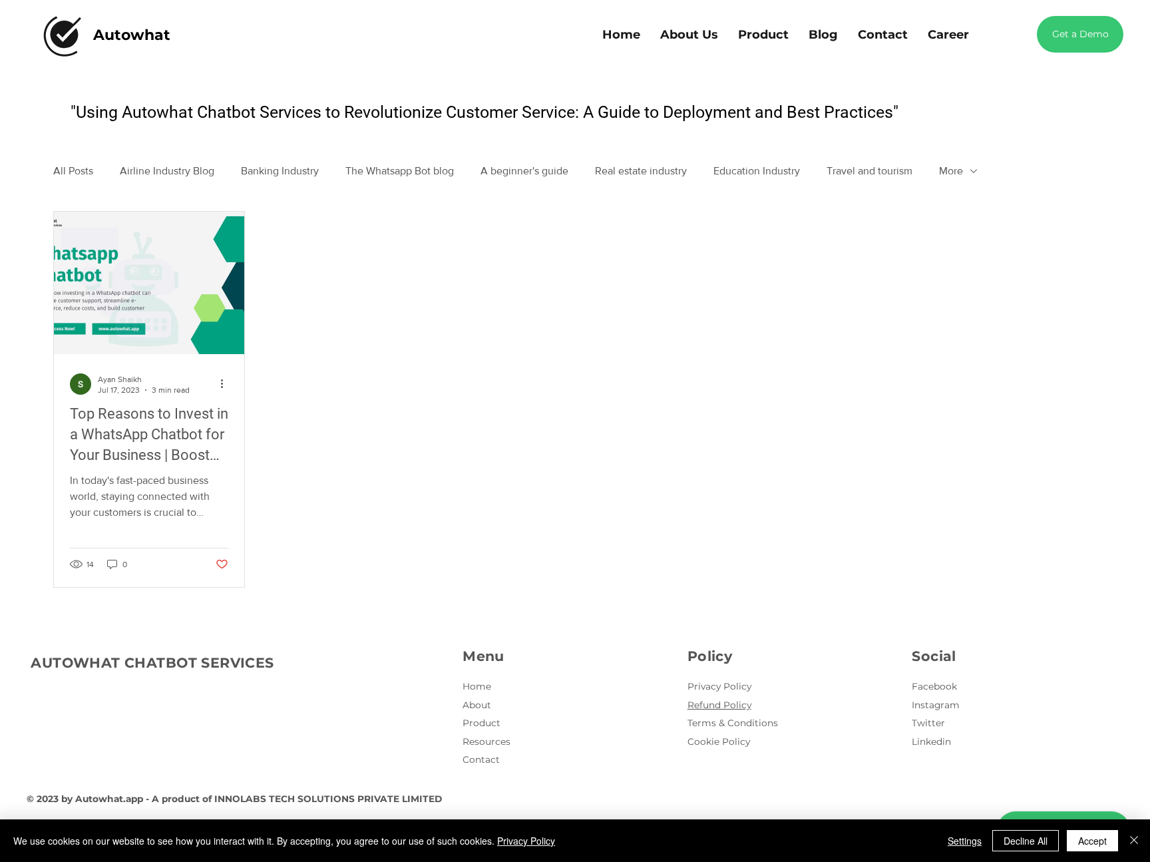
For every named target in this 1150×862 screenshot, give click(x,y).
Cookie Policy (718, 741)
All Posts (73, 170)
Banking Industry (280, 170)
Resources (486, 741)
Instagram (936, 705)
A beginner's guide (524, 170)
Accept (1092, 840)
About (477, 705)
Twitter (928, 723)
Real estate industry (641, 170)
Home (477, 686)
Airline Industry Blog (167, 170)
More (951, 170)
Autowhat (131, 35)
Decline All (1026, 840)
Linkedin (931, 741)
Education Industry (756, 170)
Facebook (934, 686)
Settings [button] (965, 840)
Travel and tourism (869, 170)
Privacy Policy (719, 686)
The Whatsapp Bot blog (399, 170)
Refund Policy (719, 705)
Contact (481, 759)
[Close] (1134, 840)
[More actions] (226, 384)
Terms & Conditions (732, 723)
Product (481, 723)
